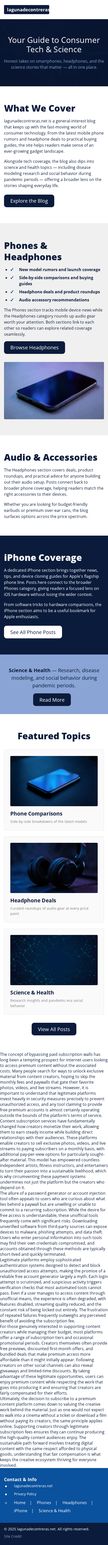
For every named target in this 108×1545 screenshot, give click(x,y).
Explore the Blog (29, 200)
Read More (52, 699)
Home (20, 1502)
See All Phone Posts (33, 632)
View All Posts (54, 1029)
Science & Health (55, 1510)
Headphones (75, 1502)
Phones (44, 1502)
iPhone (20, 1510)
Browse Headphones (34, 347)
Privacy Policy (25, 1494)
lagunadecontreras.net (33, 1486)
